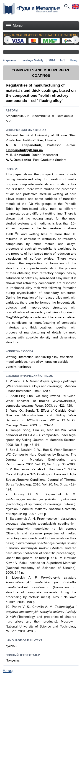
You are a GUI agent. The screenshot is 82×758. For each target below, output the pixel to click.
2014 (52, 60)
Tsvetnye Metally (32, 60)
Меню (18, 25)
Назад (74, 60)
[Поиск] (66, 6)
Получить (13, 660)
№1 (62, 60)
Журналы (9, 60)
